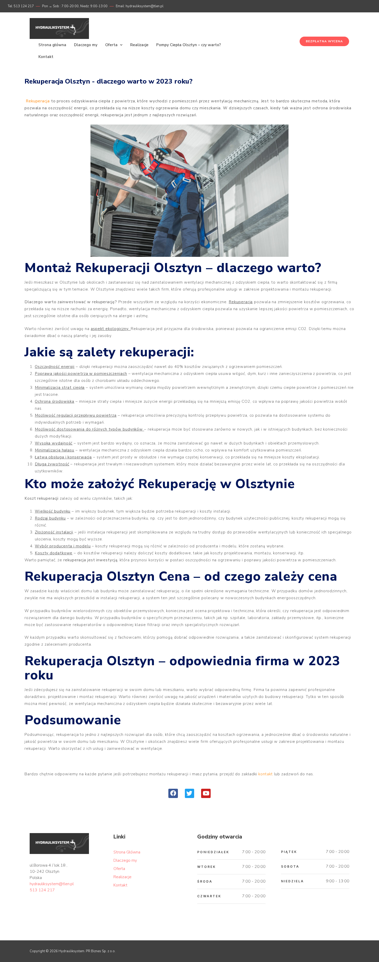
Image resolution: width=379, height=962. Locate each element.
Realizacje (139, 44)
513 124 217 (42, 890)
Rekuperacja (38, 101)
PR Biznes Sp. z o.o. (101, 951)
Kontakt (45, 56)
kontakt (265, 774)
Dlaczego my (85, 44)
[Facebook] (173, 793)
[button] (324, 41)
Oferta (111, 44)
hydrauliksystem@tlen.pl (52, 884)
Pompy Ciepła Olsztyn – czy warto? (188, 44)
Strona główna (52, 44)
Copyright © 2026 (44, 951)
